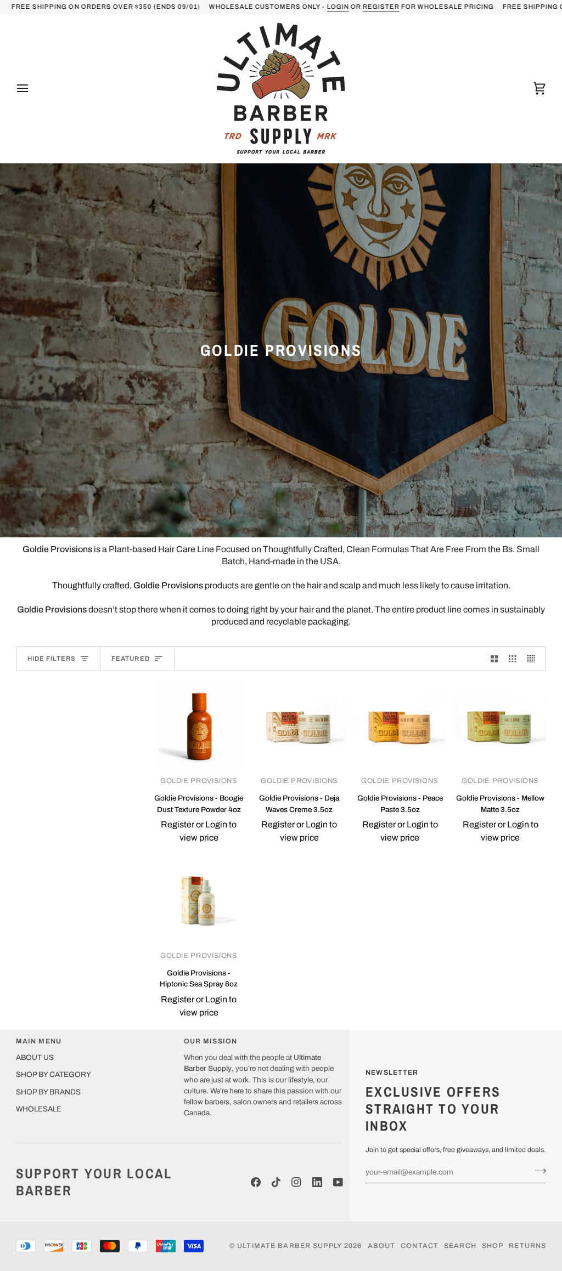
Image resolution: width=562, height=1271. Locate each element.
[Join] (537, 1170)
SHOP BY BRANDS (48, 1092)
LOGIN (338, 6)
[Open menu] (32, 88)
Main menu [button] (38, 1041)
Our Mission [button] (210, 1041)
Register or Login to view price (199, 831)
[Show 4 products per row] (534, 659)
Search (460, 1246)
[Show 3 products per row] (512, 659)
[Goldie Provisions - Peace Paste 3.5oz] (400, 725)
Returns (527, 1246)
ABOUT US (35, 1057)
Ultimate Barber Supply (289, 1246)
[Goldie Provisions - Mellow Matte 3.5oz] (500, 725)
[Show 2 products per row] (494, 659)
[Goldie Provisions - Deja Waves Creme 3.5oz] (299, 725)
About (382, 1246)
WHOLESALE (38, 1109)
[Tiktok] (276, 1182)
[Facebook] (256, 1182)
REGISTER (380, 6)
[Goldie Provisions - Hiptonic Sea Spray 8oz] (199, 900)
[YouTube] (338, 1182)
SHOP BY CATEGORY (53, 1074)
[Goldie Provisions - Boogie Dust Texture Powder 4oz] (199, 725)
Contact (420, 1246)
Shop (493, 1246)
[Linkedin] (317, 1182)
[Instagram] (296, 1182)
